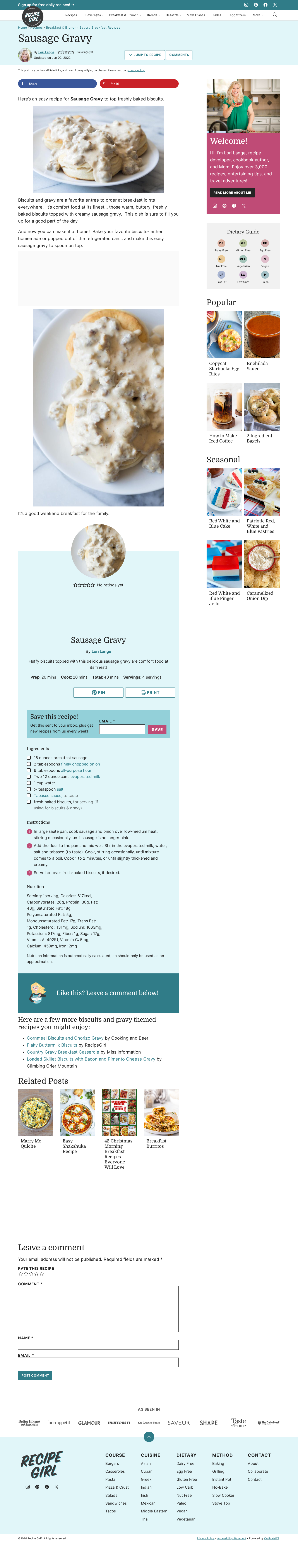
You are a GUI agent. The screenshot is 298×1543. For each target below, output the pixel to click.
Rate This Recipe (36, 1268)
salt (60, 789)
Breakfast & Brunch (124, 15)
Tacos (110, 1511)
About (253, 1463)
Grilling (218, 1471)
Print (153, 692)
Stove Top (221, 1503)
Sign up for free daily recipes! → (46, 5)
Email (107, 721)
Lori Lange (46, 52)
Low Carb (185, 1487)
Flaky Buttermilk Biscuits (52, 1045)
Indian (146, 1487)
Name (26, 1338)
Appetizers (237, 15)
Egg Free (184, 1471)
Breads (152, 15)
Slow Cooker (223, 1495)
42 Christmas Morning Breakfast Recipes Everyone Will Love (118, 1154)
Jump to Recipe (147, 55)
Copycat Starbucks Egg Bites (224, 369)
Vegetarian (185, 1519)
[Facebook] (265, 5)
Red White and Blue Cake (224, 523)
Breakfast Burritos (156, 1144)
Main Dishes (196, 15)
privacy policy (136, 70)
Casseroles (115, 1471)
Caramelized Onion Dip (260, 596)
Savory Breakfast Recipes (100, 27)
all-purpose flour (76, 770)
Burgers (112, 1463)
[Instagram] (246, 5)
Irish (144, 1495)
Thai (145, 1519)
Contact (255, 1479)
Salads (111, 1495)
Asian (146, 1463)
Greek (146, 1479)
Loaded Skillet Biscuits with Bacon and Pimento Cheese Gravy (91, 1059)
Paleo (181, 1503)
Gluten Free (186, 1479)
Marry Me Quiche (31, 1144)
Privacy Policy (205, 1538)
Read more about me (232, 192)
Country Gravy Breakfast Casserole (63, 1052)
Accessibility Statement (231, 1538)
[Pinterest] (256, 5)
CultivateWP (271, 1538)
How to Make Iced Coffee (223, 438)
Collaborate (258, 1471)
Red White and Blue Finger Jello (224, 598)
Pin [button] (101, 692)
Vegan (182, 1511)
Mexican (148, 1503)
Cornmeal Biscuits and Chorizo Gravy (65, 1038)
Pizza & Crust (117, 1487)
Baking (218, 1463)
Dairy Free (185, 1463)
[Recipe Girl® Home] (33, 16)
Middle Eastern (154, 1511)
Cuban (146, 1471)
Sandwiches (116, 1503)
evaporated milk (85, 776)
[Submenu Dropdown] (79, 15)
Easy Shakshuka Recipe (74, 1146)
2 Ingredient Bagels (259, 438)
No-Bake (220, 1487)
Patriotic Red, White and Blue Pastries (261, 526)
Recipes (71, 15)
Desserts (172, 15)
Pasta (110, 1479)
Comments (179, 55)
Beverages (93, 15)
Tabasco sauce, (48, 795)
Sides (217, 15)
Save (157, 729)
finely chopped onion (80, 764)
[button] (59, 52)
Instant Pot (221, 1479)
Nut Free (184, 1495)
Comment (30, 1284)
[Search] (275, 15)
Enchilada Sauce (257, 366)
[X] (275, 5)
